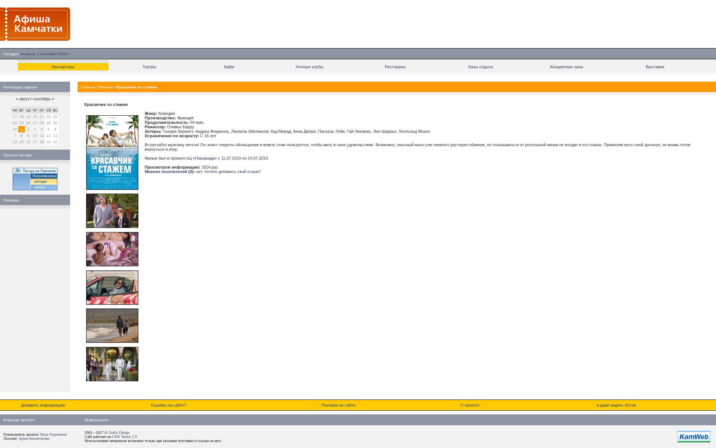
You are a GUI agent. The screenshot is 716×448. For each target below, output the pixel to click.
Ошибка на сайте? (168, 405)
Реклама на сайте (338, 405)
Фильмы (105, 87)
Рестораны (395, 67)
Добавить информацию (43, 405)
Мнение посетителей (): (170, 171)
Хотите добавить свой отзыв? (232, 171)
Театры (149, 67)
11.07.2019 (231, 158)
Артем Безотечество (34, 438)
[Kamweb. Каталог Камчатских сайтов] (694, 441)
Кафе (229, 67)
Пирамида (204, 158)
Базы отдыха (480, 67)
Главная (88, 87)
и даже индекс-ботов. (617, 405)
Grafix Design (119, 432)
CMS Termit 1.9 (124, 437)
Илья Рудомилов (53, 434)
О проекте (470, 405)
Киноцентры (63, 67)
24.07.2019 (258, 158)
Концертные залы (566, 67)
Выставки (655, 67)
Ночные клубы (309, 67)
